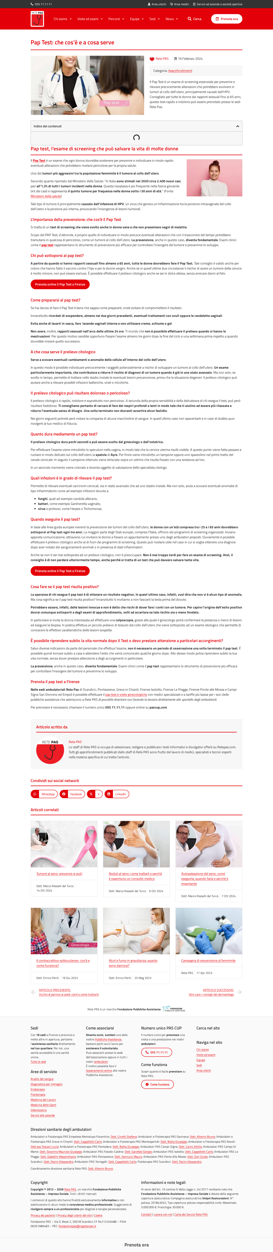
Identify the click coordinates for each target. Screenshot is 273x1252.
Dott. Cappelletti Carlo (88, 1141)
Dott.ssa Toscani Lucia (44, 1146)
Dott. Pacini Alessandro (58, 1161)
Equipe (200, 1060)
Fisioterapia (38, 1094)
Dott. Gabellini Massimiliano (58, 1156)
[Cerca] (189, 19)
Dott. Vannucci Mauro (128, 1156)
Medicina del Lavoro (43, 1099)
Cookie (98, 1215)
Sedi (199, 1065)
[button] (237, 126)
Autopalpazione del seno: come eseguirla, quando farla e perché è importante (204, 878)
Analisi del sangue (42, 1079)
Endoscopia (38, 1089)
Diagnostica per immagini (47, 1084)
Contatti (146, 1214)
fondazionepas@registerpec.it (77, 1226)
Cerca (197, 18)
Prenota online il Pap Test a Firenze (60, 284)
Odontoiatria (39, 1110)
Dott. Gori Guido (197, 1156)
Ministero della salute (46, 196)
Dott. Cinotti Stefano (124, 1136)
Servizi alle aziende (43, 1115)
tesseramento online (99, 1070)
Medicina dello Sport (43, 1105)
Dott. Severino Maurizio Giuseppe (61, 1151)
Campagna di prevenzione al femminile (208, 960)
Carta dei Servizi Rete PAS (191, 1214)
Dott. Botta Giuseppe (174, 1141)
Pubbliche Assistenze (108, 1039)
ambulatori (101, 1061)
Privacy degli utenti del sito (74, 1215)
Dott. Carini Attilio (190, 1146)
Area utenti (203, 1070)
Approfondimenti (180, 70)
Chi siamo (202, 1049)
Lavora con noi (163, 1214)
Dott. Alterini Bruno (202, 1136)
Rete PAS (70, 1189)
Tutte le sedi (38, 1061)
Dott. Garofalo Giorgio (138, 1151)
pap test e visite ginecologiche (126, 694)
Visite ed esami (205, 1054)
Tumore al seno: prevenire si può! (59, 873)
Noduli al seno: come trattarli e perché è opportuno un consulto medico (135, 876)
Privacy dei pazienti (43, 1215)
